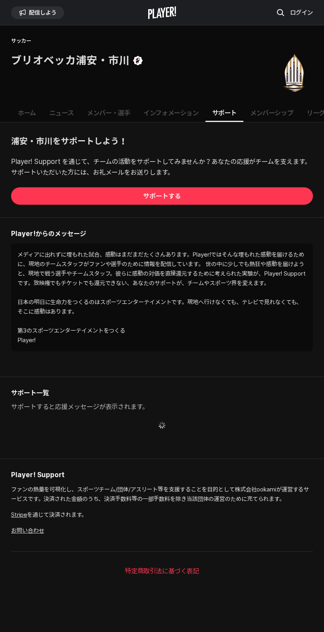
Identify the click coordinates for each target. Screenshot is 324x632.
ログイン (301, 12)
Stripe (19, 514)
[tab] (27, 113)
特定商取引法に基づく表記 (162, 571)
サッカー (21, 41)
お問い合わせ (27, 530)
